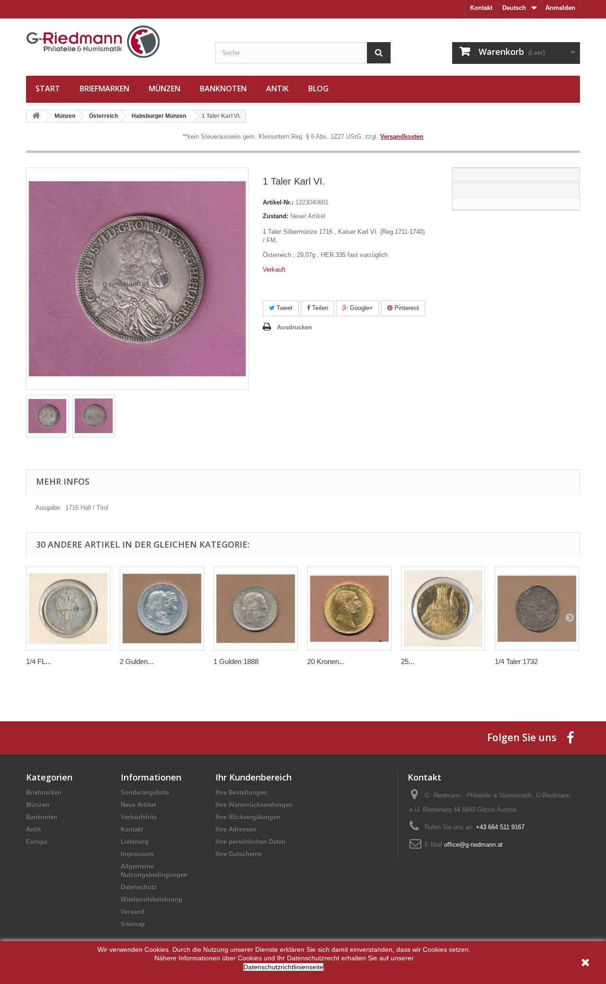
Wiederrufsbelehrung (151, 899)
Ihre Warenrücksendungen (254, 804)
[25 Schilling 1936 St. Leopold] (443, 609)
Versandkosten (401, 136)
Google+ (360, 307)
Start (48, 88)
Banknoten (223, 88)
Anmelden (560, 7)
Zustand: (275, 216)
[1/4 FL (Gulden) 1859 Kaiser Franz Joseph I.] (68, 609)
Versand (132, 911)
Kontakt (481, 7)
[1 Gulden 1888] (256, 609)
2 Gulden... (136, 661)
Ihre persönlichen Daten (250, 841)
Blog (318, 88)
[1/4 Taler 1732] (537, 609)
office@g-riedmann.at (473, 844)
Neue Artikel (138, 804)
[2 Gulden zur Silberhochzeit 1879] (162, 609)
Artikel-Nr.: (278, 202)
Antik (277, 88)
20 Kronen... (326, 661)
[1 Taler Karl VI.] (47, 416)
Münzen (164, 88)
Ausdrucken (294, 327)
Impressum (137, 854)
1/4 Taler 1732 (516, 661)
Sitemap (133, 924)
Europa (36, 841)
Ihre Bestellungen (241, 792)
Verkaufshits (139, 817)
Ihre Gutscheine (238, 854)
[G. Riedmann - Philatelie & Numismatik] (113, 42)
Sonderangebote (145, 792)
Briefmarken (104, 88)
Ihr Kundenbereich (253, 777)
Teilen (319, 307)
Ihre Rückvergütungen (247, 817)
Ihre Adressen (235, 829)
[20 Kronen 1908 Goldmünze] (349, 609)
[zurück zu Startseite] (36, 116)
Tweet (284, 307)
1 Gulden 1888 (236, 661)
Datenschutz (139, 887)
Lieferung (135, 841)
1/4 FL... (38, 661)
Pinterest (405, 307)
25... (407, 661)
